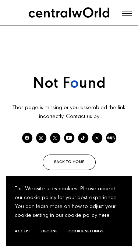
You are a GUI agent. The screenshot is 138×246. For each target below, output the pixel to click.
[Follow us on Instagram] (41, 137)
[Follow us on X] (55, 137)
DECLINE (49, 231)
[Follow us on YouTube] (69, 137)
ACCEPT (22, 231)
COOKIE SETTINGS (85, 231)
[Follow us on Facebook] (27, 137)
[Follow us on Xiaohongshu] (111, 137)
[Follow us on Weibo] (97, 137)
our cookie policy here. (83, 215)
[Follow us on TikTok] (83, 137)
